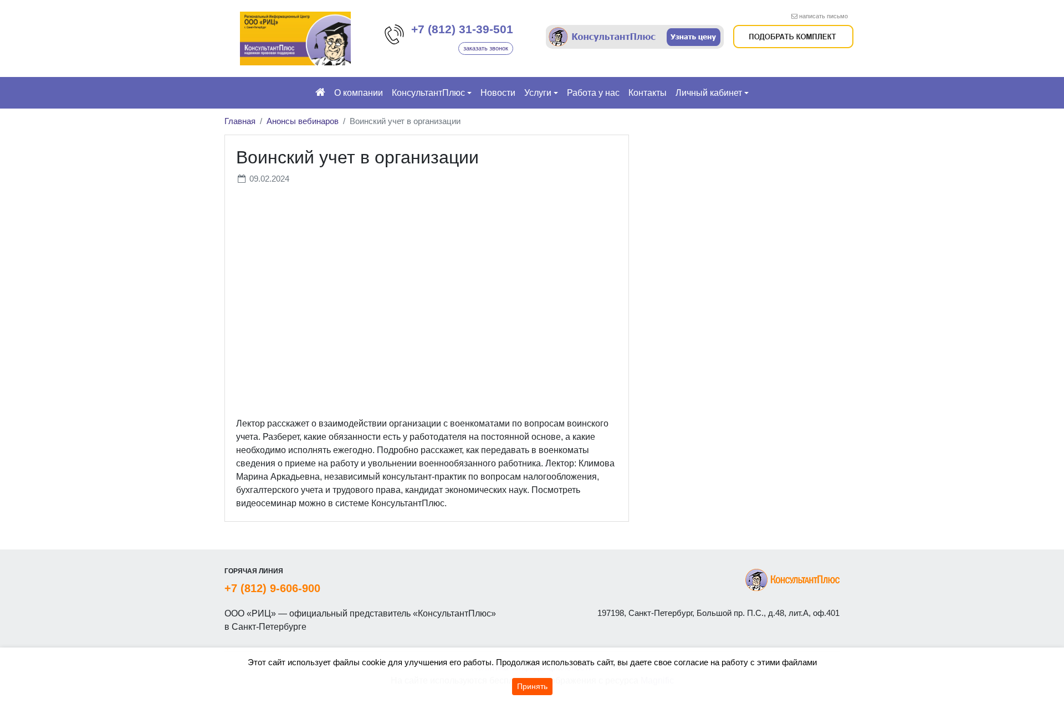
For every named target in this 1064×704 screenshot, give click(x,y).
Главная (239, 121)
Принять (532, 686)
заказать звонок (485, 48)
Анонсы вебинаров (303, 121)
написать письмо (823, 16)
